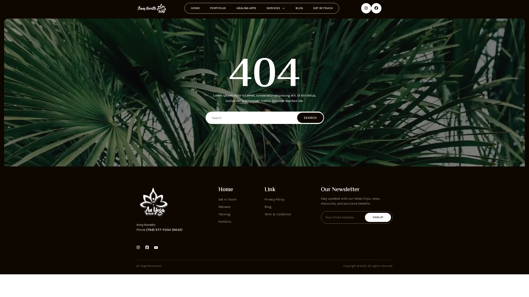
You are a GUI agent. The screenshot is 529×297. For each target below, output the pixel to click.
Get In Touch (323, 8)
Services (273, 8)
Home (195, 8)
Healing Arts (246, 8)
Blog (299, 8)
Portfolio (218, 8)
